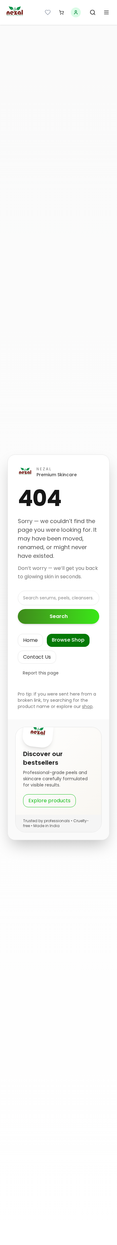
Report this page (41, 673)
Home (30, 640)
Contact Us (37, 657)
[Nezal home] (15, 12)
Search (59, 616)
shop (87, 706)
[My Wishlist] (47, 12)
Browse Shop (68, 639)
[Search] (92, 12)
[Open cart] (61, 12)
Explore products (49, 800)
